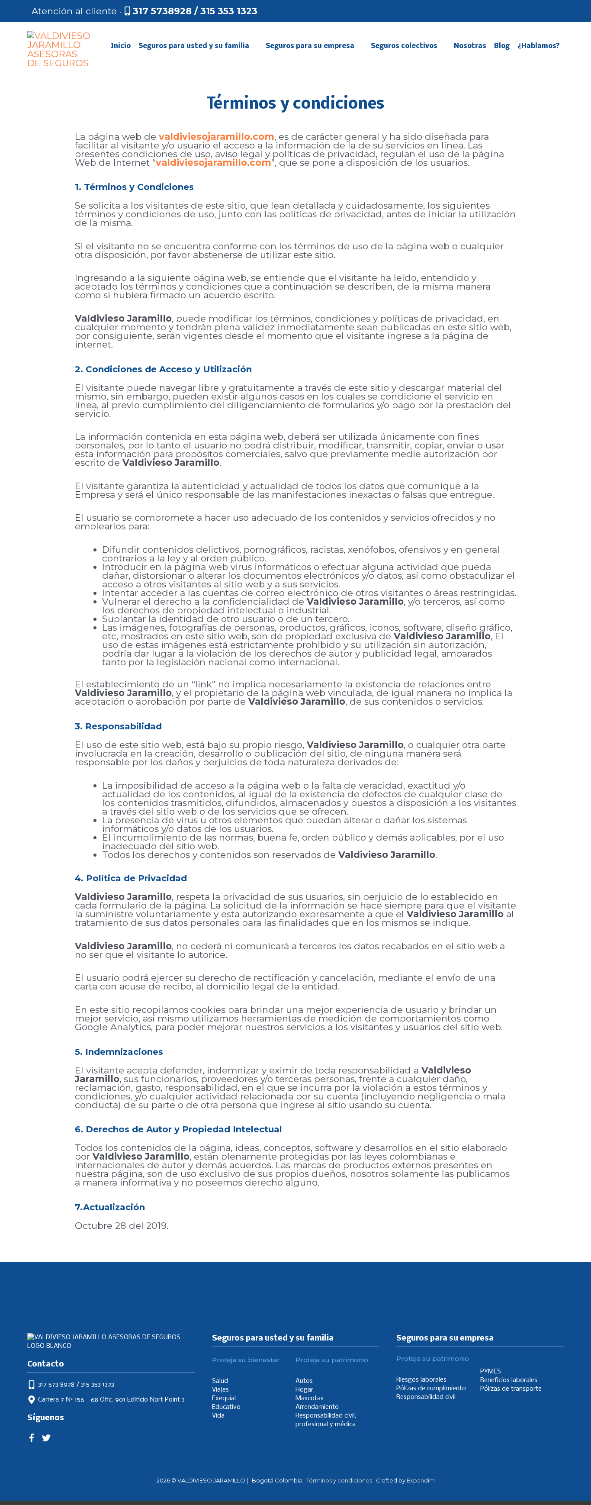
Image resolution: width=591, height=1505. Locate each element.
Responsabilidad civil (426, 1397)
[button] (554, 11)
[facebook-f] (33, 1438)
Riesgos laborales (421, 1379)
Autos (304, 1381)
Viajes (220, 1389)
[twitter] (47, 1438)
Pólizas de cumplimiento (431, 1388)
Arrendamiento (317, 1407)
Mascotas (310, 1398)
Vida (218, 1415)
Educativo (226, 1407)
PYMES (490, 1371)
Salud (220, 1381)
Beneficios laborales (508, 1380)
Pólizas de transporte (511, 1389)
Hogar (304, 1389)
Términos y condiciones (339, 1480)
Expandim (421, 1480)
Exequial (224, 1398)
